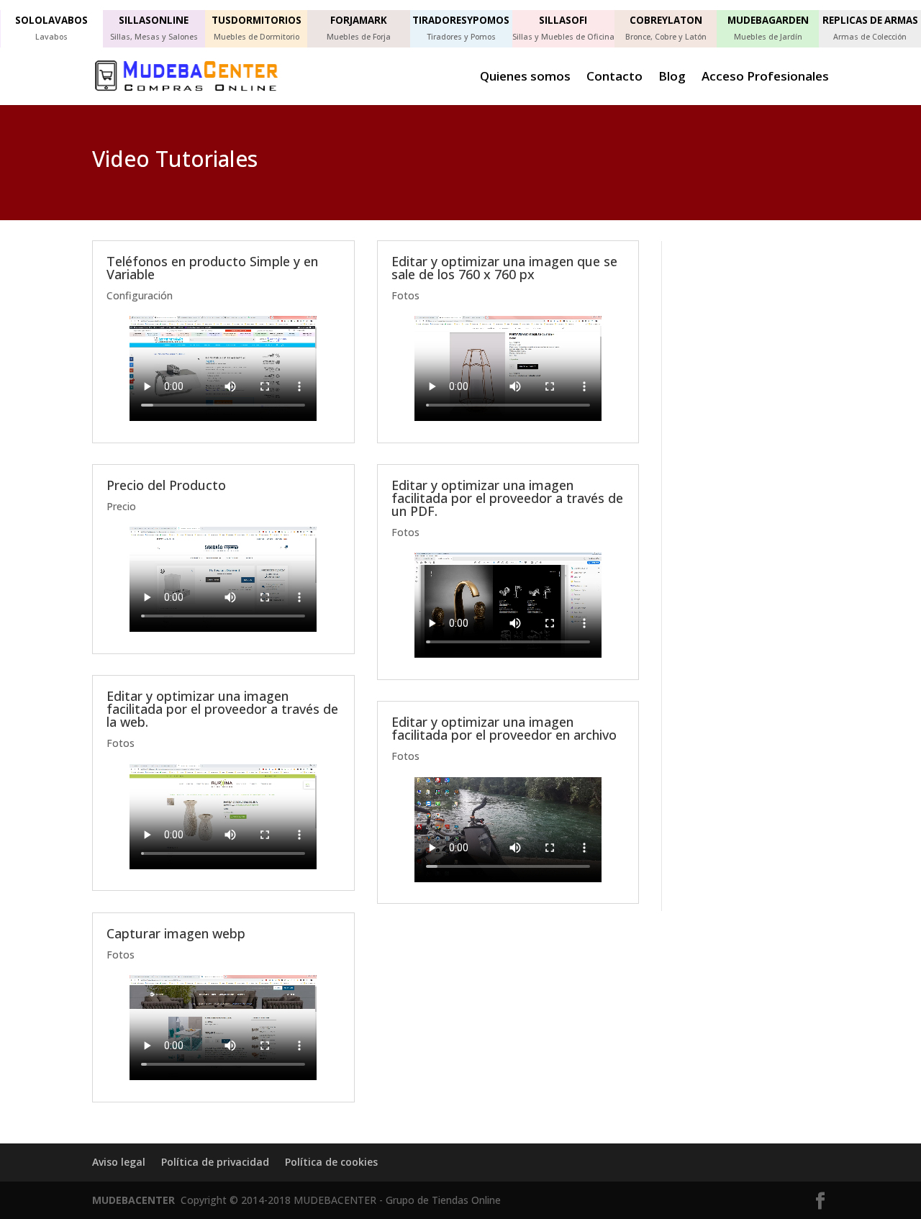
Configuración (139, 295)
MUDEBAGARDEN (768, 20)
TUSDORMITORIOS (256, 20)
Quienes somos (525, 77)
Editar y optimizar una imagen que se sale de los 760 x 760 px (504, 268)
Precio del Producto (166, 485)
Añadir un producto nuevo (744, 306)
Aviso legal (118, 1162)
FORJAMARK (358, 20)
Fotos (120, 743)
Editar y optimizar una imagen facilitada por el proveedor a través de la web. (222, 708)
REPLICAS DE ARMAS (870, 20)
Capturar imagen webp (175, 933)
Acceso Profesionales (765, 77)
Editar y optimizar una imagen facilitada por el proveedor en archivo (504, 728)
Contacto (614, 77)
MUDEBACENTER (133, 1200)
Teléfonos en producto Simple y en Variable (212, 268)
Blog (672, 77)
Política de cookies (331, 1162)
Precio (121, 506)
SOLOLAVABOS (51, 20)
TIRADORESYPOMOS (460, 20)
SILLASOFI (563, 20)
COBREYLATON (666, 20)
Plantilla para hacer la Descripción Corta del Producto (734, 455)
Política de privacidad (215, 1162)
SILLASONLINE (154, 20)
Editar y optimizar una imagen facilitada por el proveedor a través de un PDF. (507, 498)
